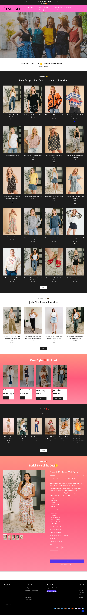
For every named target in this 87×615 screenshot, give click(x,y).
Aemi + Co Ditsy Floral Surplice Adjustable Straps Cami (12, 197)
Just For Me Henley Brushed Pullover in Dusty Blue (54, 238)
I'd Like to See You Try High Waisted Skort (54, 197)
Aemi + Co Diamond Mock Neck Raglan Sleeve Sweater (75, 116)
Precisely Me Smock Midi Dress (64, 472)
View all (43, 287)
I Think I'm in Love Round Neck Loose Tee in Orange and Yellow (78, 439)
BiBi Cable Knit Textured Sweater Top (33, 155)
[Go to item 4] (17, 537)
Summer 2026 (58, 7)
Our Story (81, 588)
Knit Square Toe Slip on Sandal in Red (54, 279)
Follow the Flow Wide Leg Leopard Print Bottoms (75, 156)
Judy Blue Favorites (57, 80)
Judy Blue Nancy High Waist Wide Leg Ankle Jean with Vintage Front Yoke (12, 338)
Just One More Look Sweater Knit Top (33, 196)
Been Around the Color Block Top (22, 438)
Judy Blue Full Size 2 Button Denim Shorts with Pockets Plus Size (54, 337)
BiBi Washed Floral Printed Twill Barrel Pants (8, 438)
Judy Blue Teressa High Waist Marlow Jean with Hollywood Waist (75, 337)
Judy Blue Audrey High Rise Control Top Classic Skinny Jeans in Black (33, 337)
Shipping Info (28, 588)
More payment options (66, 564)
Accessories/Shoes (55, 10)
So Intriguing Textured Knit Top (12, 155)
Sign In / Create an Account (10, 588)
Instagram (81, 597)
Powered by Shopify (13, 609)
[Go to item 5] (21, 536)
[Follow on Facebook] (3, 604)
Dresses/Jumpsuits (43, 10)
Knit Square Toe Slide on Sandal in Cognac (64, 438)
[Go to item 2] (9, 537)
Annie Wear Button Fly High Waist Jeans (36, 438)
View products (41, 398)
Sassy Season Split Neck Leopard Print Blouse (75, 279)
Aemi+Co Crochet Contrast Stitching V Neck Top (75, 238)
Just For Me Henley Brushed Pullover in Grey (33, 238)
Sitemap (81, 590)
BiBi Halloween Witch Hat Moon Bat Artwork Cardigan (54, 116)
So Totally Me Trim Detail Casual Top (33, 115)
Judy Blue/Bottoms (48, 7)
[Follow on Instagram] (7, 604)
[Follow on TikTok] (10, 604)
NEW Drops (31, 7)
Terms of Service (29, 599)
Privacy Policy (28, 597)
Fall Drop (39, 7)
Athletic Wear (67, 7)
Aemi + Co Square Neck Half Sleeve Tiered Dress (75, 197)
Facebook (81, 592)
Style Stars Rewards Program (32, 590)
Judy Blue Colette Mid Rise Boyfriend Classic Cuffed (33, 279)
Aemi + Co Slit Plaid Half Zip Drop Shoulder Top (54, 156)
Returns (26, 592)
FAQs (26, 595)
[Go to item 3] (13, 537)
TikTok (80, 595)
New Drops (25, 80)
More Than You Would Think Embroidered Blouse (12, 279)
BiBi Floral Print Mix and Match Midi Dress (50, 438)
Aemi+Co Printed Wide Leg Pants (12, 237)
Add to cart (66, 557)
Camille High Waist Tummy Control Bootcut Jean (12, 116)
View (6, 398)
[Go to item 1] (5, 537)
